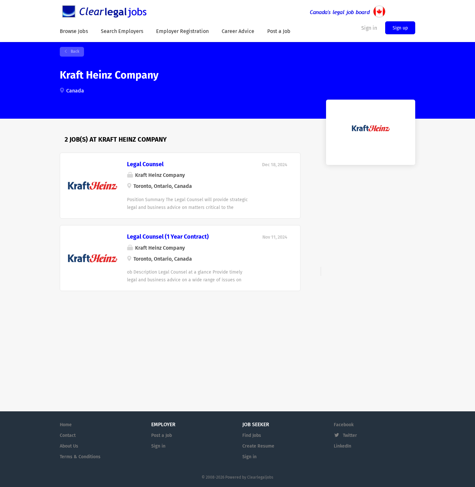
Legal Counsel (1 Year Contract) (168, 237)
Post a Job (161, 435)
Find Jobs (251, 435)
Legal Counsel (145, 165)
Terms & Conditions (80, 457)
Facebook (344, 425)
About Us (69, 446)
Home (66, 425)
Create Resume (258, 446)
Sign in (158, 446)
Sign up (400, 28)
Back (74, 52)
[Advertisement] (180, 338)
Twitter (350, 435)
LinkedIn (342, 446)
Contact (68, 435)
